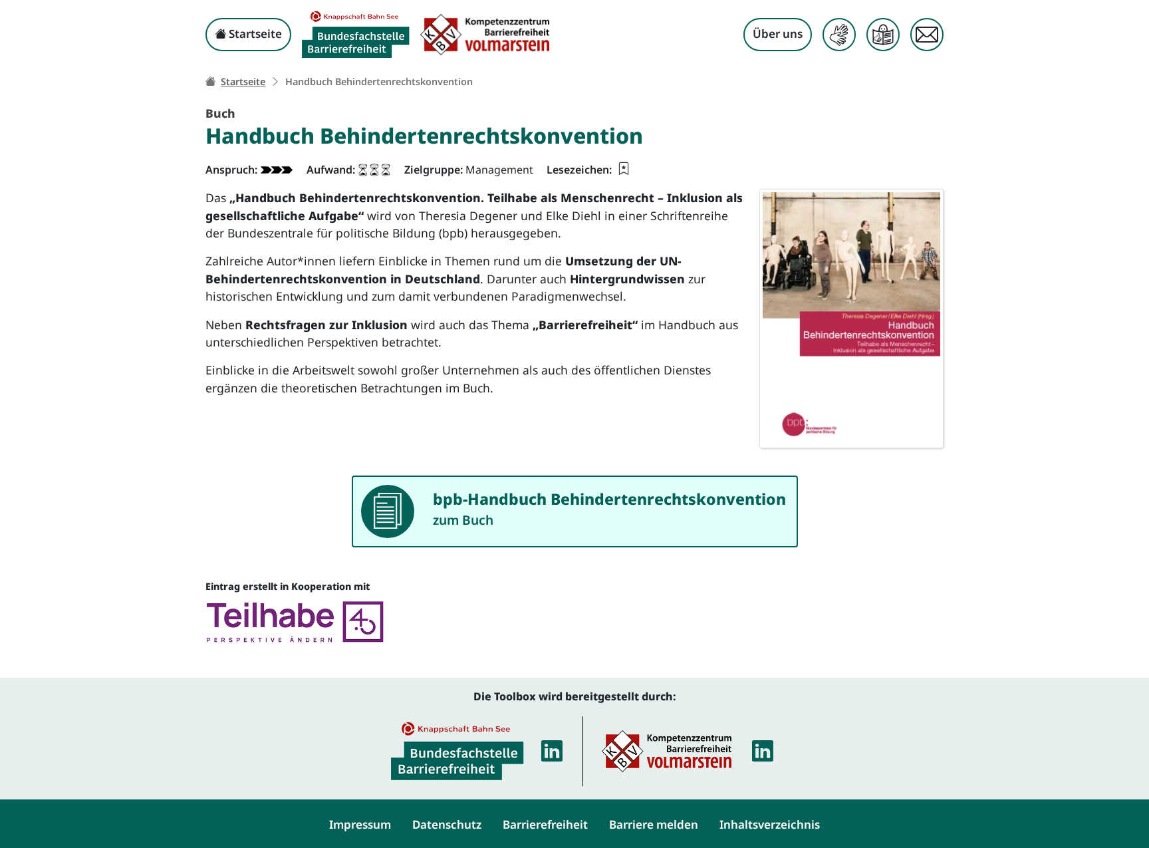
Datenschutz (446, 824)
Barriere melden (653, 824)
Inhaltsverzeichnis (769, 824)
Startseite (254, 33)
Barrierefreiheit (545, 824)
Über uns (778, 33)
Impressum (360, 824)
